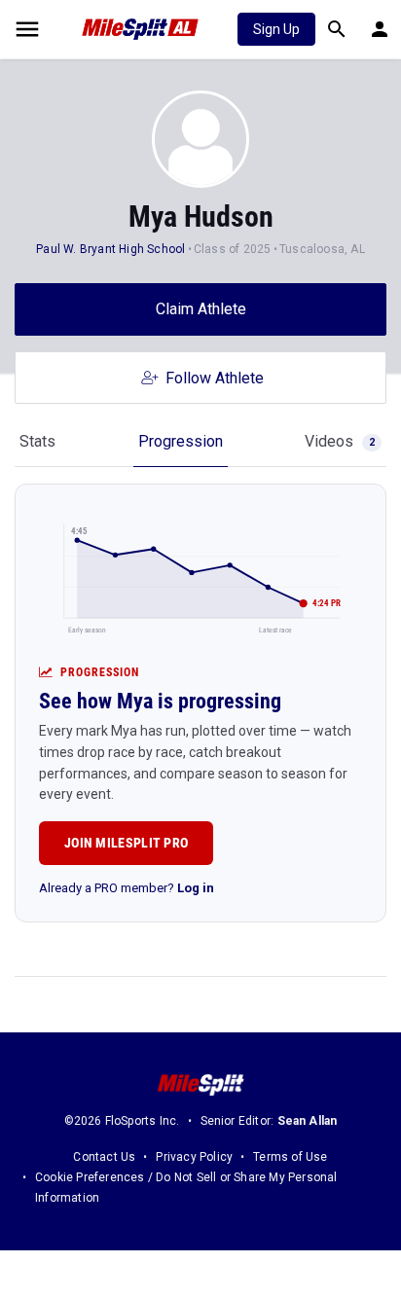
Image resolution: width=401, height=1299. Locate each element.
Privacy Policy (194, 1157)
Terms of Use (290, 1157)
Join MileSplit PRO (126, 842)
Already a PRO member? (126, 888)
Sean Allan (307, 1121)
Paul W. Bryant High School (110, 249)
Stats (37, 441)
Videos (340, 441)
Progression (180, 441)
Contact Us (104, 1157)
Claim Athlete (201, 309)
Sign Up (276, 29)
